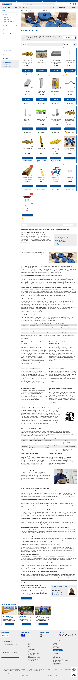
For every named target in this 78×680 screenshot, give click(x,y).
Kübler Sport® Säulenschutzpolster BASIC (41, 150)
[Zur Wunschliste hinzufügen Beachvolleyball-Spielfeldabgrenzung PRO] (75, 146)
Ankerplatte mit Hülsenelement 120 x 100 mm (41, 62)
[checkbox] (11, 17)
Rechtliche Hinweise (39, 675)
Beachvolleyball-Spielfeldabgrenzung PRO (70, 150)
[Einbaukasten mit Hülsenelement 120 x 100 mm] (55, 53)
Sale (20, 7)
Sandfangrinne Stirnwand (70, 178)
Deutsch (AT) (72, 1)
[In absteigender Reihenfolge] (75, 44)
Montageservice (56, 657)
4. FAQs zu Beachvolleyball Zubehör (63, 243)
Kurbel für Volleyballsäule (70, 90)
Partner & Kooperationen (34, 653)
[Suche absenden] (24, 4)
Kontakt (30, 643)
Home (23, 10)
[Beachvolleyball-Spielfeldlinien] (55, 170)
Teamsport (28, 10)
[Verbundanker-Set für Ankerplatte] (41, 112)
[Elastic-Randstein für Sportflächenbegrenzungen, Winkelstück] (70, 112)
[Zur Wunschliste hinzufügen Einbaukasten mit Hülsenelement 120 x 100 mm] (60, 58)
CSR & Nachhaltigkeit (33, 659)
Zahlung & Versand (57, 647)
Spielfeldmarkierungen (58, 661)
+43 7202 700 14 (58, 592)
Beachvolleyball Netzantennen (41, 178)
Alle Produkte (7, 7)
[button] (10, 15)
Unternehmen (61, 7)
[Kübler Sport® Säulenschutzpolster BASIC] (41, 141)
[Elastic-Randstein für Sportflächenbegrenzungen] (27, 141)
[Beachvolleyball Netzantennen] (41, 170)
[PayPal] (3, 635)
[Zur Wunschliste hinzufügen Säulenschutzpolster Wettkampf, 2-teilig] (75, 58)
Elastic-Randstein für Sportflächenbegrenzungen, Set (27, 62)
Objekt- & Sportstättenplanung (60, 656)
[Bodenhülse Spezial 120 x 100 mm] (27, 83)
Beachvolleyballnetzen (33, 268)
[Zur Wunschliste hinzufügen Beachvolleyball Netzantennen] (46, 175)
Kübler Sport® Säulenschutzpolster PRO (55, 150)
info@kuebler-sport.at (59, 594)
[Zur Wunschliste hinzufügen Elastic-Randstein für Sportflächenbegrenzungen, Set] (32, 58)
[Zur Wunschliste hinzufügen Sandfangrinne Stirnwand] (75, 175)
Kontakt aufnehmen (26, 598)
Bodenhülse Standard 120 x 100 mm (56, 120)
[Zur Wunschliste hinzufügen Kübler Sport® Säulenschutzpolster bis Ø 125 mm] (60, 88)
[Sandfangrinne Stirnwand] (70, 170)
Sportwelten (31, 660)
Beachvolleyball (42, 10)
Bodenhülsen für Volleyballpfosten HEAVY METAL (42, 91)
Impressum (31, 675)
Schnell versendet (24, 632)
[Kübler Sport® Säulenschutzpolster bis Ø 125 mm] (55, 83)
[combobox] (39, 4)
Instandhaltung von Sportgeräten (60, 660)
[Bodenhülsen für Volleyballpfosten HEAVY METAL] (41, 83)
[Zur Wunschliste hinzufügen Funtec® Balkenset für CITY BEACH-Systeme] (32, 175)
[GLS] (29, 635)
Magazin (30, 646)
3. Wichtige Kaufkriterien (60, 241)
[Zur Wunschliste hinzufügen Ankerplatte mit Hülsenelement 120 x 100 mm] (46, 58)
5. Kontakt (57, 244)
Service (52, 7)
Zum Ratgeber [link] (69, 37)
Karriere (30, 652)
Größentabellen (31, 644)
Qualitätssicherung (32, 654)
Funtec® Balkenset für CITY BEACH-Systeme (27, 178)
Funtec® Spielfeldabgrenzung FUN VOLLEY (27, 207)
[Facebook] (63, 635)
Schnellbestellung (57, 644)
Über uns (30, 656)
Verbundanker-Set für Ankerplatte (42, 120)
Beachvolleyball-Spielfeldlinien (55, 178)
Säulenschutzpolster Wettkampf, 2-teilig (70, 61)
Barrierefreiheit (47, 675)
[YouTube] (69, 635)
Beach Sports (34, 10)
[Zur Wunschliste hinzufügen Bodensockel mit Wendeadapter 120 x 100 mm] (32, 117)
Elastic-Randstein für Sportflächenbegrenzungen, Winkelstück (70, 121)
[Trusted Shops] (49, 635)
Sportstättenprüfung (58, 659)
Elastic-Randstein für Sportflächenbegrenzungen (27, 150)
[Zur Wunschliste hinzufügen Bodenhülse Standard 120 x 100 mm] (60, 117)
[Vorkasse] (7, 635)
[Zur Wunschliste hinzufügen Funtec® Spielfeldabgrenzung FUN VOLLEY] (32, 203)
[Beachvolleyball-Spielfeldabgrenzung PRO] (70, 141)
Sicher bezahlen (5, 632)
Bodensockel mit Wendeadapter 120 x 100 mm (27, 121)
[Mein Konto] (70, 4)
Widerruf (55, 646)
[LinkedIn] (76, 635)
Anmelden (67, 4)
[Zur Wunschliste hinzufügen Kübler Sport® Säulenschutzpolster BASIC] (46, 146)
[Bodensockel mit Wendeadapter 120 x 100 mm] (27, 112)
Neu (16, 7)
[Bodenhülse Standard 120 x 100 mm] (55, 112)
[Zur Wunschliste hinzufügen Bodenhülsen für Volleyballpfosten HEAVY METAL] (46, 88)
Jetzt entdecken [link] (9, 623)
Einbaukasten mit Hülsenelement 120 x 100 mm (56, 62)
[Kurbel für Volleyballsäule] (70, 83)
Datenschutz (25, 675)
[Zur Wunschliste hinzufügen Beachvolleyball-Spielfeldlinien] (60, 175)
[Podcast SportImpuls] (72, 635)
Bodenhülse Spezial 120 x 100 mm (27, 90)
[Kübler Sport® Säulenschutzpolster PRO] (55, 141)
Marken (25, 7)
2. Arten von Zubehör (60, 240)
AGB (21, 675)
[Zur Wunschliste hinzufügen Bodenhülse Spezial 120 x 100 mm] (32, 88)
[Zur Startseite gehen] (7, 4)
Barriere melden (54, 675)
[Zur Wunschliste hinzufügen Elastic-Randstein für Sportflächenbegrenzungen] (32, 146)
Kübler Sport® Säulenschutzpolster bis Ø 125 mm (55, 91)
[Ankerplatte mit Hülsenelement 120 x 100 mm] (41, 53)
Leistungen (72, 7)
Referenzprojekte (57, 664)
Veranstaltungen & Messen (34, 657)
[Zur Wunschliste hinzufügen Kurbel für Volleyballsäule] (75, 88)
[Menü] (76, 668)
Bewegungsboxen (57, 663)
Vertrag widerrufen (58, 650)
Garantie (55, 643)
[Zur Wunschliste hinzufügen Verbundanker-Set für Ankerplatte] (46, 117)
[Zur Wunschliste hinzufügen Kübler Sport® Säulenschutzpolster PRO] (60, 146)
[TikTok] (66, 635)
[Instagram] (60, 635)
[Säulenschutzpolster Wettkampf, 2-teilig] (70, 53)
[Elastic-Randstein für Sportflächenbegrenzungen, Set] (27, 53)
